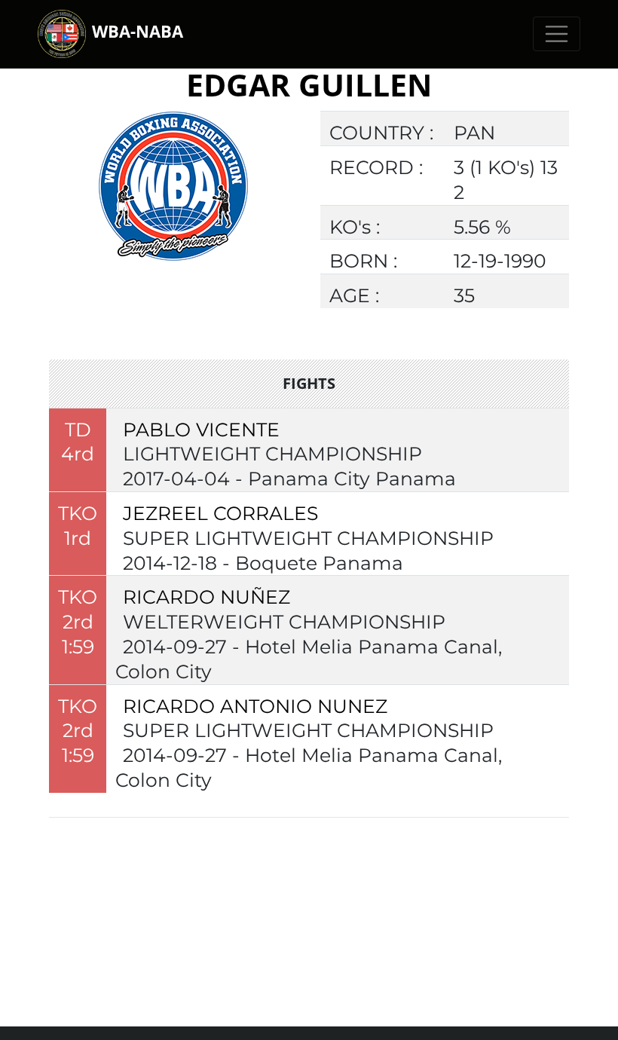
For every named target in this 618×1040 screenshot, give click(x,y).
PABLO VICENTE (201, 429)
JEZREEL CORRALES (220, 513)
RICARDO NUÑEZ (206, 597)
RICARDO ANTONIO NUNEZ (255, 706)
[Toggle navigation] (556, 34)
